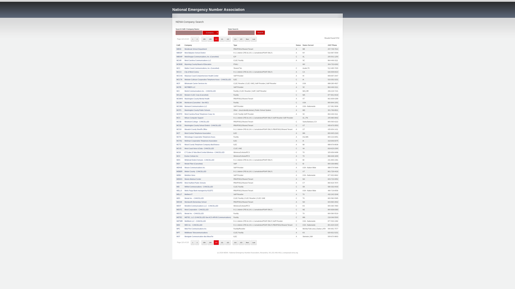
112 (228, 39)
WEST (178, 206)
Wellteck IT (188, 194)
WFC (178, 229)
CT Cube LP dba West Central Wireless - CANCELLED (205, 152)
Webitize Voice (190, 175)
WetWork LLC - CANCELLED (195, 221)
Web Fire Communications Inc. (196, 229)
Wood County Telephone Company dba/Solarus (202, 145)
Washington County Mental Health (197, 99)
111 (222, 39)
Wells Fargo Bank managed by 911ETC (199, 191)
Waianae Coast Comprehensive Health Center (201, 76)
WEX (178, 225)
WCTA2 (179, 141)
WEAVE (179, 168)
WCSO (178, 129)
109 (210, 39)
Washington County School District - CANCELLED (203, 125)
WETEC (179, 217)
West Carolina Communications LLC (198, 60)
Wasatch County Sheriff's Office (196, 129)
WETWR (179, 221)
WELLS (179, 191)
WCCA (178, 72)
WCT (178, 133)
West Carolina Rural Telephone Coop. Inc (200, 114)
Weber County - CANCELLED (195, 171)
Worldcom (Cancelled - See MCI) (197, 103)
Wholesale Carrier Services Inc (196, 83)
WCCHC (179, 76)
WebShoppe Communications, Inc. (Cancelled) (202, 57)
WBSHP (179, 57)
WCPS (178, 110)
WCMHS (179, 99)
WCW (178, 152)
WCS (178, 118)
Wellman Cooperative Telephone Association (201, 141)
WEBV (178, 175)
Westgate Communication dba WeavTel (199, 236)
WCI (178, 91)
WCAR (178, 60)
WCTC (178, 145)
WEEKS (179, 179)
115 (241, 39)
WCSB (178, 122)
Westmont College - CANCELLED (197, 122)
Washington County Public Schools (197, 110)
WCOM (179, 103)
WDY (178, 164)
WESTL (179, 213)
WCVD (178, 148)
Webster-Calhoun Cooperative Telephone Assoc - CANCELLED (208, 80)
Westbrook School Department (196, 49)
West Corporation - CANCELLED (197, 210)
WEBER (179, 171)
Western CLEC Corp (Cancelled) (196, 95)
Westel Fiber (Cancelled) (194, 164)
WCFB (178, 87)
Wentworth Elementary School (196, 202)
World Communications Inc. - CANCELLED (200, 91)
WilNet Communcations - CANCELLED (199, 187)
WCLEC (179, 95)
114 (235, 39)
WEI (177, 187)
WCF (178, 83)
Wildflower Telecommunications (196, 233)
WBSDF (179, 53)
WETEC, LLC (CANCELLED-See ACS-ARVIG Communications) (208, 217)
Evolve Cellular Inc (191, 156)
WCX (178, 156)
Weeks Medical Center (193, 179)
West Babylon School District (195, 53)
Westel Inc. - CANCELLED (194, 198)
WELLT (179, 194)
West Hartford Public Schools (195, 183)
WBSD (178, 49)
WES (178, 198)
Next (247, 39)
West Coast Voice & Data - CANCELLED (199, 148)
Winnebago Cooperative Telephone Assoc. (200, 137)
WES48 (179, 202)
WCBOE (179, 64)
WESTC (179, 210)
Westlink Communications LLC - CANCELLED (201, 206)
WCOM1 (179, 106)
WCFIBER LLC (190, 87)
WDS (178, 160)
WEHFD (179, 183)
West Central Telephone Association (198, 133)
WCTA (178, 137)
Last (253, 39)
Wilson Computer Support (194, 118)
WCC (178, 68)
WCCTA (179, 80)
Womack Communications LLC (196, 106)
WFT (178, 233)
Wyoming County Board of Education (198, 64)
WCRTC (179, 114)
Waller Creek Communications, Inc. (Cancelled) (202, 68)
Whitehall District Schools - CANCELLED (199, 160)
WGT (178, 236)
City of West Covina (192, 72)
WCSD (178, 125)
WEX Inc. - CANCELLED (193, 225)
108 (204, 39)
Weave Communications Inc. (195, 168)
